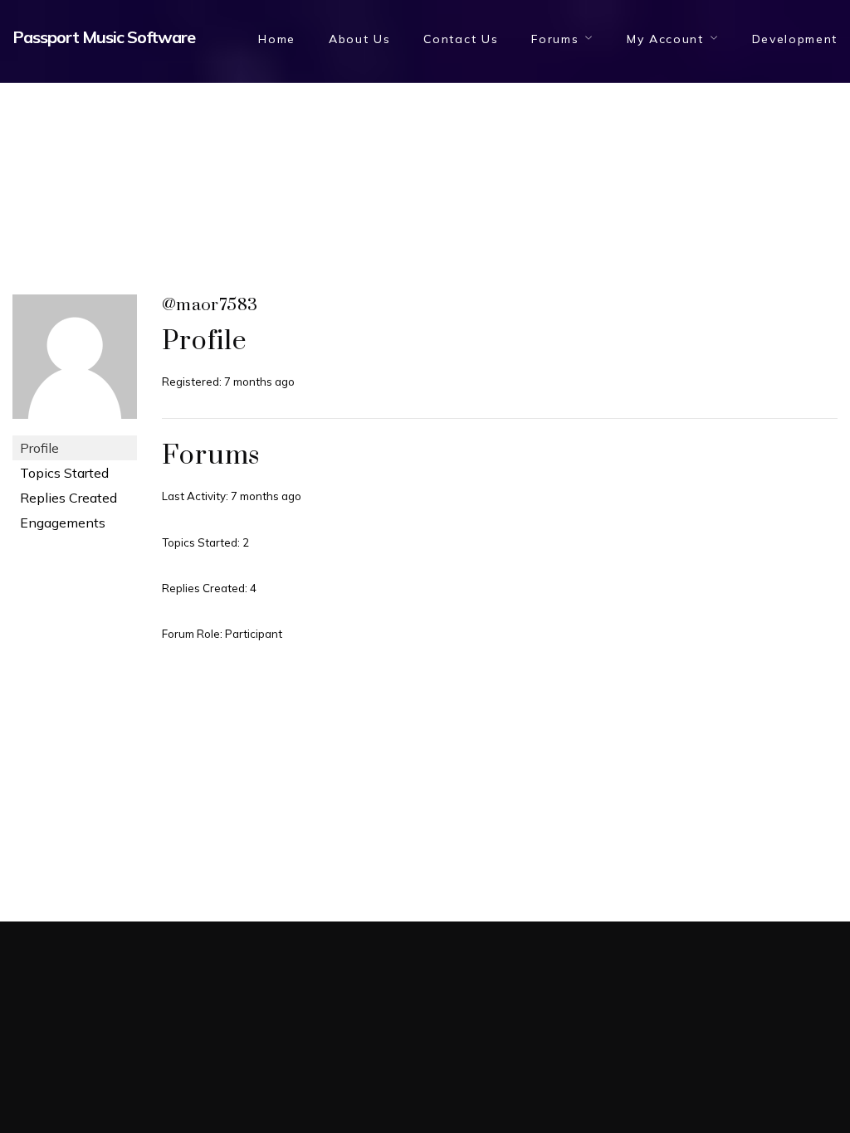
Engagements (62, 522)
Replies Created (68, 497)
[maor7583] (74, 363)
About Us (359, 39)
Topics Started (64, 472)
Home (277, 39)
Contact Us (460, 39)
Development (795, 39)
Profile (39, 448)
